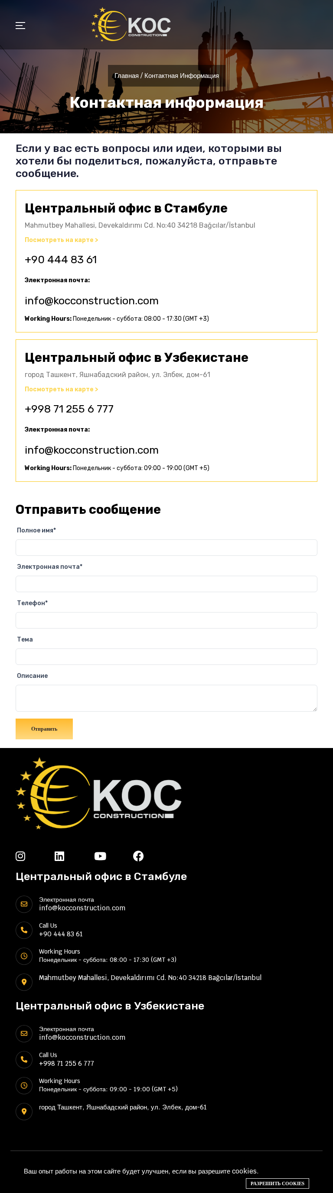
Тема (25, 639)
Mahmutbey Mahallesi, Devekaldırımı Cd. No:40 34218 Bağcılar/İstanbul (150, 978)
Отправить (44, 728)
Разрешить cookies (277, 1183)
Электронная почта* (49, 567)
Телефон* (32, 603)
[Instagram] (35, 856)
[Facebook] (152, 856)
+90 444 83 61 (61, 259)
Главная (126, 75)
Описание (32, 676)
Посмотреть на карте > (61, 240)
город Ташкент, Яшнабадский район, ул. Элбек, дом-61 (123, 1107)
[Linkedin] (74, 856)
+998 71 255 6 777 (69, 409)
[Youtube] (113, 856)
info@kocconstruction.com (92, 300)
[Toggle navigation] (20, 26)
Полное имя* (36, 530)
